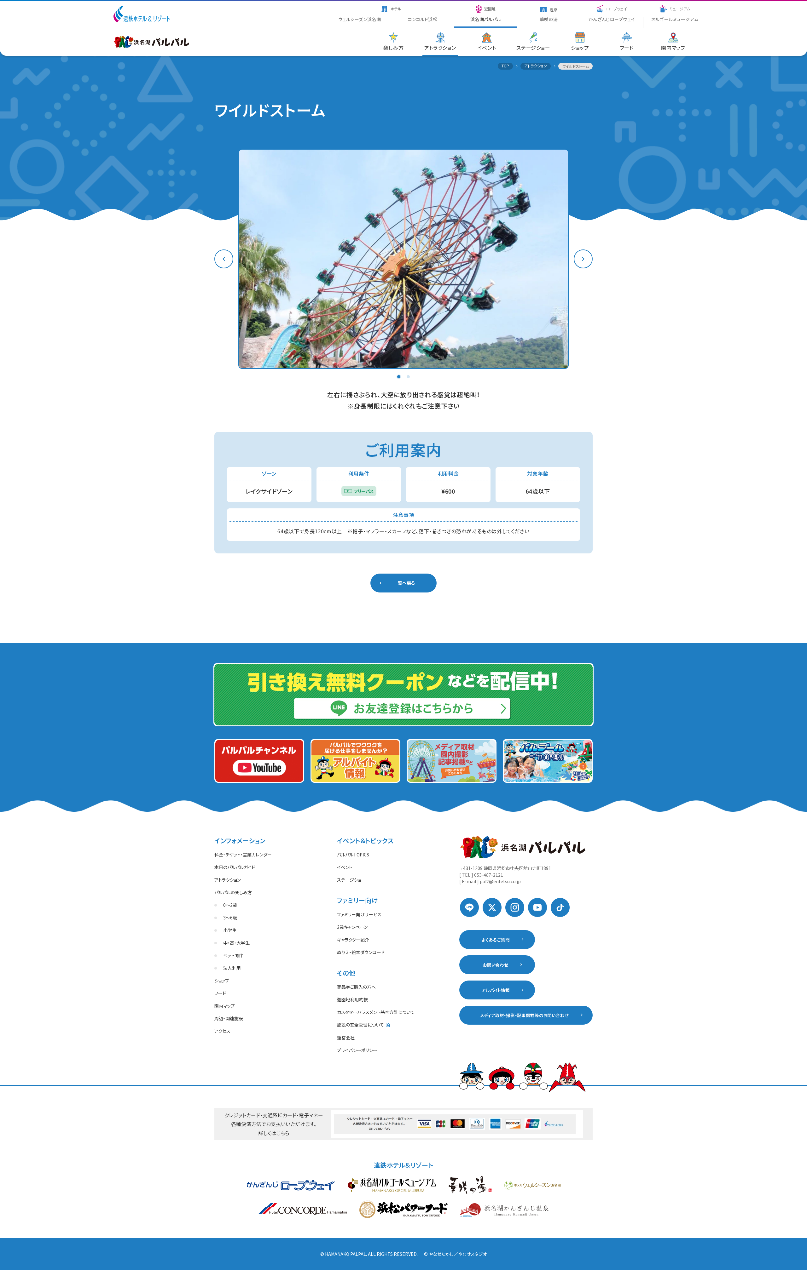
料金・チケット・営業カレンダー (243, 854)
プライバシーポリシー (357, 1050)
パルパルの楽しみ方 (233, 892)
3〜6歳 (230, 917)
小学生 (229, 930)
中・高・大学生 (236, 943)
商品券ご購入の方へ (356, 987)
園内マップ (224, 1006)
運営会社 (346, 1037)
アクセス (222, 1031)
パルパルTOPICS (353, 854)
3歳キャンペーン (352, 927)
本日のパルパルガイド (234, 867)
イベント (344, 867)
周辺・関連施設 (228, 1018)
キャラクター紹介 (353, 939)
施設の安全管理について (360, 1024)
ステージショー (351, 880)
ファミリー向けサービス (359, 914)
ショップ (221, 980)
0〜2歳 (230, 905)
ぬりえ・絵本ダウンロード (361, 952)
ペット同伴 (233, 955)
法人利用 (232, 968)
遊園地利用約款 (352, 999)
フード (220, 993)
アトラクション (227, 880)
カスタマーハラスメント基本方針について (376, 1012)
